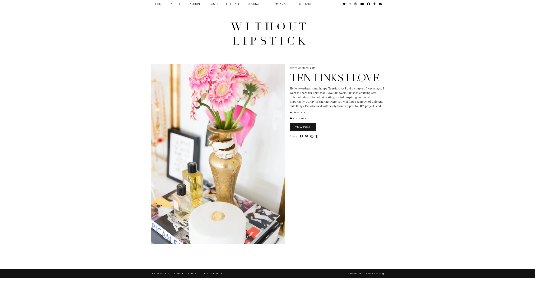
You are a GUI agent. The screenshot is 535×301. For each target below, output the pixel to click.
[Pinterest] (356, 4)
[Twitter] (344, 4)
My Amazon (283, 4)
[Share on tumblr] (316, 136)
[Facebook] (368, 4)
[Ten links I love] (218, 154)
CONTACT (305, 4)
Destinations (257, 4)
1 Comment (300, 118)
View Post (302, 126)
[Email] (380, 4)
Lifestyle (233, 4)
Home (159, 4)
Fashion (194, 4)
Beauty (213, 4)
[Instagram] (350, 4)
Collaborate (213, 273)
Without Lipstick (171, 273)
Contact (194, 273)
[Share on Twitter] (306, 136)
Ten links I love (335, 77)
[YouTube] (362, 4)
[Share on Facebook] (301, 136)
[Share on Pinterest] (312, 136)
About (175, 4)
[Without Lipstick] (267, 33)
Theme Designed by (366, 273)
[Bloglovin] (374, 4)
